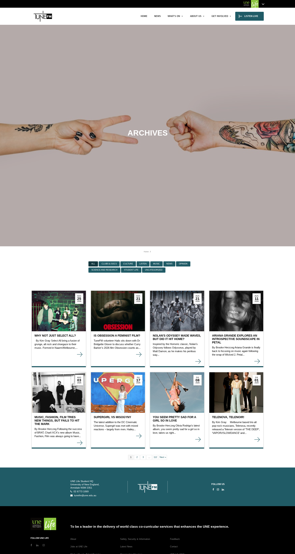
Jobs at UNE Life (78, 546)
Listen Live (251, 16)
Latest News (126, 546)
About (73, 539)
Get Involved (220, 16)
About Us (195, 16)
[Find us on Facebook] (213, 489)
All (93, 264)
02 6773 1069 (80, 491)
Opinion (183, 264)
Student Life (131, 270)
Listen (143, 264)
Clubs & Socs (109, 264)
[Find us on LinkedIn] (223, 489)
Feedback (175, 539)
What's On (174, 16)
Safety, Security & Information (135, 539)
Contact (174, 546)
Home (144, 16)
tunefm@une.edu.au (84, 495)
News (157, 16)
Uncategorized (154, 270)
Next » (163, 457)
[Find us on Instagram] (218, 489)
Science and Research (104, 270)
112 (155, 457)
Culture (128, 264)
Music (156, 264)
